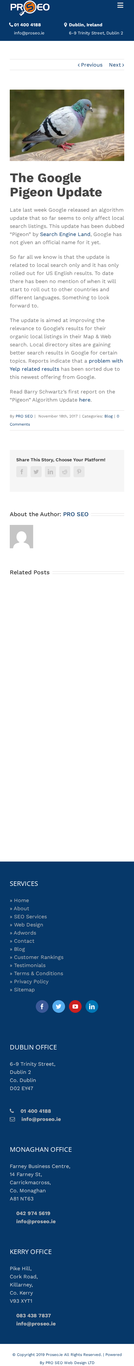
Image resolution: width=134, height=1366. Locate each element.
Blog (108, 416)
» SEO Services (28, 916)
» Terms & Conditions (36, 973)
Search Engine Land (65, 234)
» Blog (17, 949)
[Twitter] (58, 1006)
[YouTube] (75, 1006)
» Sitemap (22, 990)
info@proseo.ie (38, 1119)
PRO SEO (24, 416)
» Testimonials (28, 965)
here (84, 400)
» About (19, 908)
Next (115, 65)
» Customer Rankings (36, 957)
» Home (19, 900)
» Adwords (23, 933)
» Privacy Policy (29, 981)
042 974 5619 (30, 1213)
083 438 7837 (30, 1315)
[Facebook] (42, 1006)
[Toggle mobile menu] (120, 5)
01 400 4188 (27, 24)
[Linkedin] (92, 1006)
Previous (91, 65)
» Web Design (26, 925)
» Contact (22, 941)
